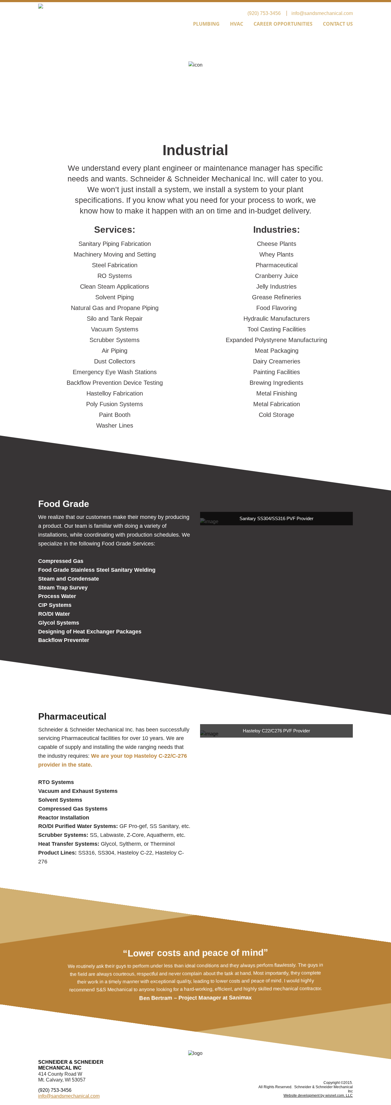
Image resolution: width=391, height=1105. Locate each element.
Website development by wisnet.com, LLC (318, 1095)
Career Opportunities (283, 23)
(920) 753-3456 (264, 13)
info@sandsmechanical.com (322, 13)
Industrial (168, 23)
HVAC (236, 23)
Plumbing (206, 23)
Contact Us (338, 23)
